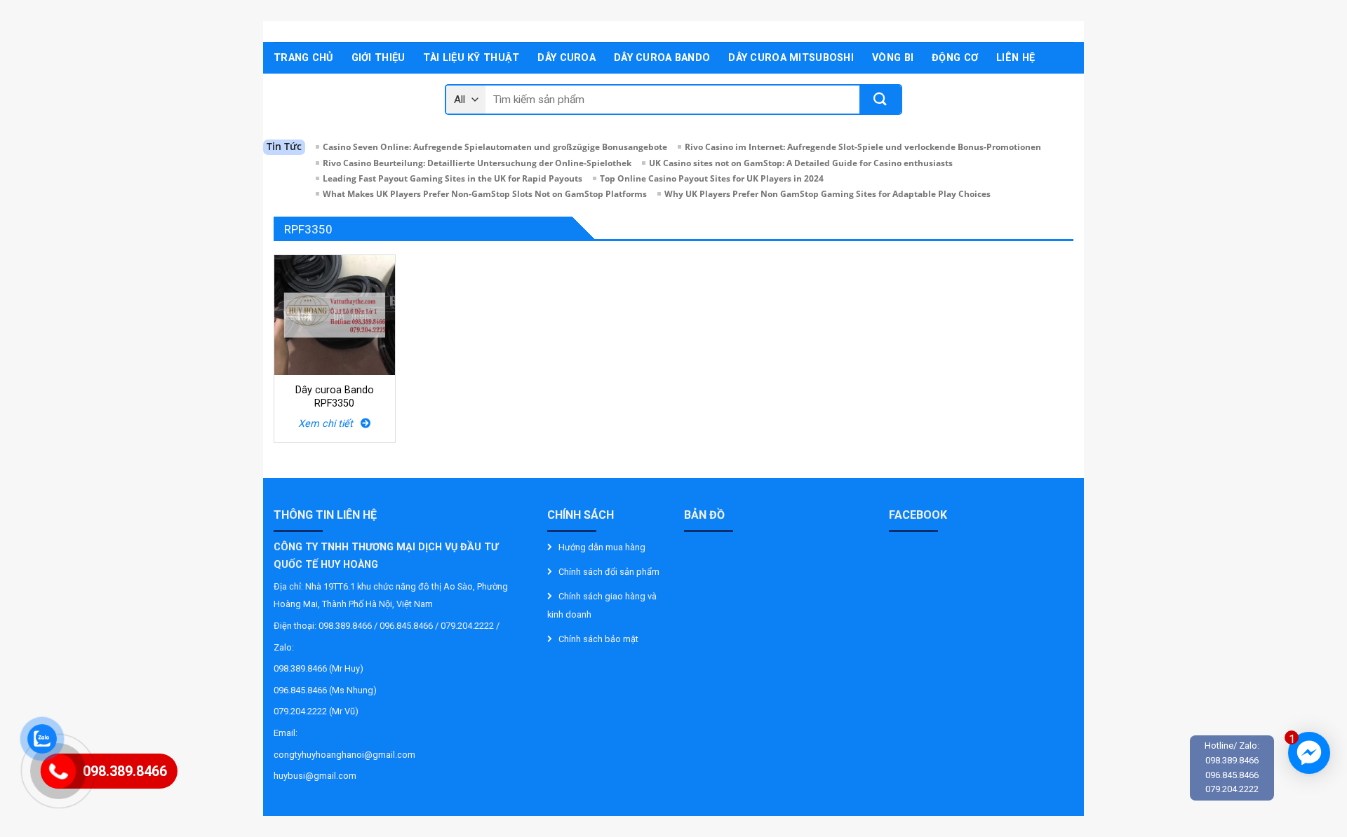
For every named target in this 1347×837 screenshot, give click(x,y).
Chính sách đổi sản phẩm (608, 571)
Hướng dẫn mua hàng (601, 547)
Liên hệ (1015, 58)
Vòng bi (892, 58)
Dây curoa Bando (662, 58)
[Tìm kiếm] (880, 100)
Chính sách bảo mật (598, 639)
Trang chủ (303, 58)
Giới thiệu (378, 58)
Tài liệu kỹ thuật (471, 58)
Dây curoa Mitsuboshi (791, 58)
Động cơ (955, 58)
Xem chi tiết (329, 424)
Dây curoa (566, 58)
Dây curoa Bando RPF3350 (334, 396)
